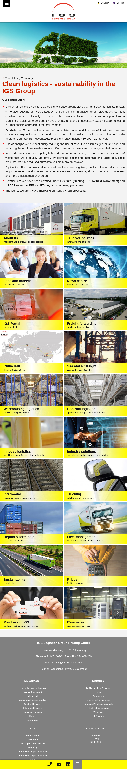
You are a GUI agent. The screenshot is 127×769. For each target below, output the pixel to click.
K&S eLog (32, 747)
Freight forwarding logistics (33, 688)
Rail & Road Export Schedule (32, 755)
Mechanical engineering (98, 700)
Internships (95, 742)
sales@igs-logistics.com (67, 662)
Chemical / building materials (98, 704)
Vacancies (95, 735)
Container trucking (33, 712)
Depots (32, 716)
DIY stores (98, 716)
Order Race (32, 739)
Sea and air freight (33, 692)
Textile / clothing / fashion (98, 688)
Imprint (45, 668)
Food (98, 692)
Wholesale (98, 712)
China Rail (33, 696)
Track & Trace (32, 735)
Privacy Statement (76, 668)
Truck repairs (32, 720)
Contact (32, 759)
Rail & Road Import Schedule (32, 751)
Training (95, 738)
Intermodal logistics (32, 708)
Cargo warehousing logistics (32, 700)
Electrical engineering (98, 708)
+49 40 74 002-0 (53, 656)
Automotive (98, 696)
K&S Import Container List (32, 743)
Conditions (57, 668)
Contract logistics (32, 704)
